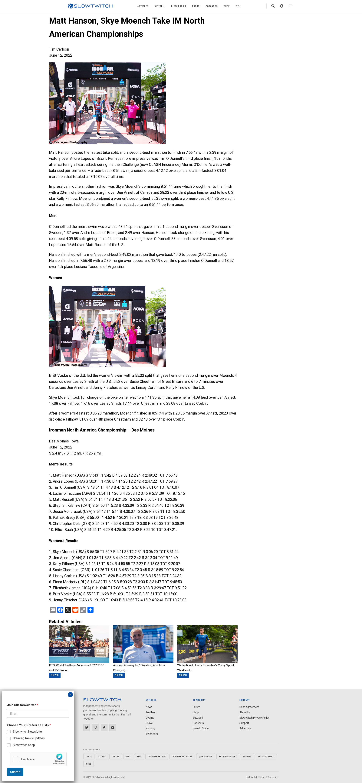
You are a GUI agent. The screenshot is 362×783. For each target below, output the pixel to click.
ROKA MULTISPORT (228, 756)
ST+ (238, 6)
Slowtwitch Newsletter (28, 731)
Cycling (150, 717)
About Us (244, 712)
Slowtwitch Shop (24, 745)
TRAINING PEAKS (266, 756)
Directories (178, 6)
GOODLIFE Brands (157, 756)
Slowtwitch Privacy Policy (254, 717)
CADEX (89, 756)
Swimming (152, 733)
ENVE (128, 756)
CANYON (115, 756)
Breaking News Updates (29, 738)
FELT (139, 756)
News (149, 706)
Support (244, 723)
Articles (142, 6)
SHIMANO (247, 756)
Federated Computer (267, 777)
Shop (227, 6)
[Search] (273, 6)
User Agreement (249, 706)
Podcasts (212, 6)
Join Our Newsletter (22, 705)
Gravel (149, 723)
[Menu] (290, 6)
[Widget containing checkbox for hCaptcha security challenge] (38, 759)
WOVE (88, 763)
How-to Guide (201, 728)
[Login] (281, 6)
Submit (15, 772)
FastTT (101, 756)
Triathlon (151, 712)
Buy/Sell (159, 6)
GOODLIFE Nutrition (182, 756)
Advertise (245, 728)
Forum (196, 6)
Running (151, 728)
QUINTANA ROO (205, 756)
